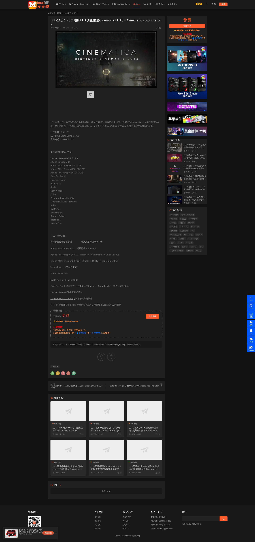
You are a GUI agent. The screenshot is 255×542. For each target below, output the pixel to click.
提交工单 (154, 517)
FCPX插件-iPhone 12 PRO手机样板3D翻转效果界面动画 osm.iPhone (195, 189)
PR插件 (173, 239)
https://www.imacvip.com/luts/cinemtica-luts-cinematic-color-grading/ (95, 344)
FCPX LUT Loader (86, 286)
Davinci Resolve (79, 4)
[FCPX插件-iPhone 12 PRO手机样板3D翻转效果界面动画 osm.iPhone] (174, 189)
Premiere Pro (121, 4)
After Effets (101, 4)
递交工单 (97, 333)
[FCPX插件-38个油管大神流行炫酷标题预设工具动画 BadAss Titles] (174, 168)
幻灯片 (198, 251)
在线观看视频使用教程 (61, 242)
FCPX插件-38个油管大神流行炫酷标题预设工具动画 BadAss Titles (195, 168)
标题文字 (183, 219)
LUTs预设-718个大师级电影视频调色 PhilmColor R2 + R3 (67, 429)
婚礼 (201, 247)
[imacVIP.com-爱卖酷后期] (39, 4)
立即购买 (152, 316)
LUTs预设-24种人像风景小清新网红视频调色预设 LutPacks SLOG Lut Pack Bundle (144, 429)
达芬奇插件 (184, 231)
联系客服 (154, 521)
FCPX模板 (193, 219)
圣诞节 (184, 247)
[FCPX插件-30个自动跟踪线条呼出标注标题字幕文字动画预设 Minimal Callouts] (174, 200)
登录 (108, 491)
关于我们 (97, 517)
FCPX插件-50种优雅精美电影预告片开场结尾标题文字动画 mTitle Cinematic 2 (195, 178)
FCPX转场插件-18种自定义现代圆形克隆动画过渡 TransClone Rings (195, 147)
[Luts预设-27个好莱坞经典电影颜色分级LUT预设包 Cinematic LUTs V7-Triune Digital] (144, 450)
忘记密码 (126, 525)
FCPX (61, 4)
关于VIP (125, 521)
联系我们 (97, 529)
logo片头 (199, 235)
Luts (137, 4)
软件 (160, 4)
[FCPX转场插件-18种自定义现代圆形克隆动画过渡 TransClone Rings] (174, 147)
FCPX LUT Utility (121, 286)
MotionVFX (184, 227)
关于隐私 (97, 525)
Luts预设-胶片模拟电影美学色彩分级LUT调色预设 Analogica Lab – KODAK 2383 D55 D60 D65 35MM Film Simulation (67, 467)
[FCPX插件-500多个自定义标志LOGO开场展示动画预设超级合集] (174, 158)
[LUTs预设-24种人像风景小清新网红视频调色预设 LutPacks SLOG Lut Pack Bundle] (144, 411)
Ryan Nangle (193, 239)
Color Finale (104, 286)
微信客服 (82, 333)
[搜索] (207, 4)
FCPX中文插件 (175, 235)
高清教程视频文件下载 (91, 242)
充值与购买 (127, 517)
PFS (192, 231)
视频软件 (182, 239)
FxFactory (195, 227)
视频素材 (173, 231)
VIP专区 (172, 4)
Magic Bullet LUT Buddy (62, 298)
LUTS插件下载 (70, 267)
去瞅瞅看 (48, 533)
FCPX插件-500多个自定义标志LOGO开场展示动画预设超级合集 (195, 157)
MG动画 (191, 223)
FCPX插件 (174, 215)
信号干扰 (193, 247)
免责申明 (97, 521)
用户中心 (126, 529)
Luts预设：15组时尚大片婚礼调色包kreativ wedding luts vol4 (136, 386)
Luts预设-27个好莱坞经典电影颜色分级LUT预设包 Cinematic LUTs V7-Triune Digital (144, 467)
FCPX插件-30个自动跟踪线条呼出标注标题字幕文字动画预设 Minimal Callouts (195, 199)
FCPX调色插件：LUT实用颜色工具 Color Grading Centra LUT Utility (76, 387)
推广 (160, 28)
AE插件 (180, 243)
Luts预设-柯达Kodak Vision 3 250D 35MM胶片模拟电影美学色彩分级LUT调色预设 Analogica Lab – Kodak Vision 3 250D (106, 467)
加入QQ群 (154, 525)
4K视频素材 (174, 247)
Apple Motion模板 (176, 251)
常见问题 (59, 327)
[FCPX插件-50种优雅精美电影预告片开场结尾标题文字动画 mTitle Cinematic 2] (174, 179)
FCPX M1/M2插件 (187, 215)
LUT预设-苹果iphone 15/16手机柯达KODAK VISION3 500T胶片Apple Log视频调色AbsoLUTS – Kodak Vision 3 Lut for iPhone (106, 429)
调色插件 (190, 251)
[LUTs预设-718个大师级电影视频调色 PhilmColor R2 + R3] (68, 411)
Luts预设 (56, 28)
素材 (148, 4)
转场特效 (173, 219)
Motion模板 (188, 235)
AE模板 (173, 223)
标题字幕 (182, 223)
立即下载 (187, 26)
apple (172, 243)
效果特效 (173, 227)
